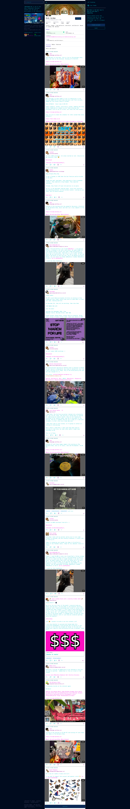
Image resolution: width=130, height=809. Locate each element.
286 (47, 23)
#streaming (54, 691)
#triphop (48, 692)
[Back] (46, 2)
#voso (74, 694)
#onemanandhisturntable (67, 695)
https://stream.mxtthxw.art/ (54, 449)
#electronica (49, 694)
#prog (80, 691)
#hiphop (67, 691)
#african (57, 692)
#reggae (72, 691)
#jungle (80, 692)
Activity (48, 44)
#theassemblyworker (51, 695)
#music (60, 691)
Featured (58, 44)
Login (96, 28)
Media (53, 44)
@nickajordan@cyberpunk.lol (53, 19)
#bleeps (75, 692)
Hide (83, 66)
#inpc (58, 695)
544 (54, 23)
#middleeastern (64, 692)
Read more (48, 195)
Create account (96, 25)
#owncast (48, 691)
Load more (65, 806)
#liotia (62, 694)
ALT (83, 86)
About (33, 800)
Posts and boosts (51, 48)
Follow (78, 18)
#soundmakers (68, 694)
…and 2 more (70, 511)
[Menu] (83, 18)
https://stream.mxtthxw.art (54, 61)
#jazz (76, 691)
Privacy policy (34, 802)
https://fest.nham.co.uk (53, 118)
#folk (52, 692)
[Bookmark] (58, 89)
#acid (71, 692)
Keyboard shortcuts (29, 805)
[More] (61, 89)
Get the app (37, 804)
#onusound (56, 694)
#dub (63, 691)
